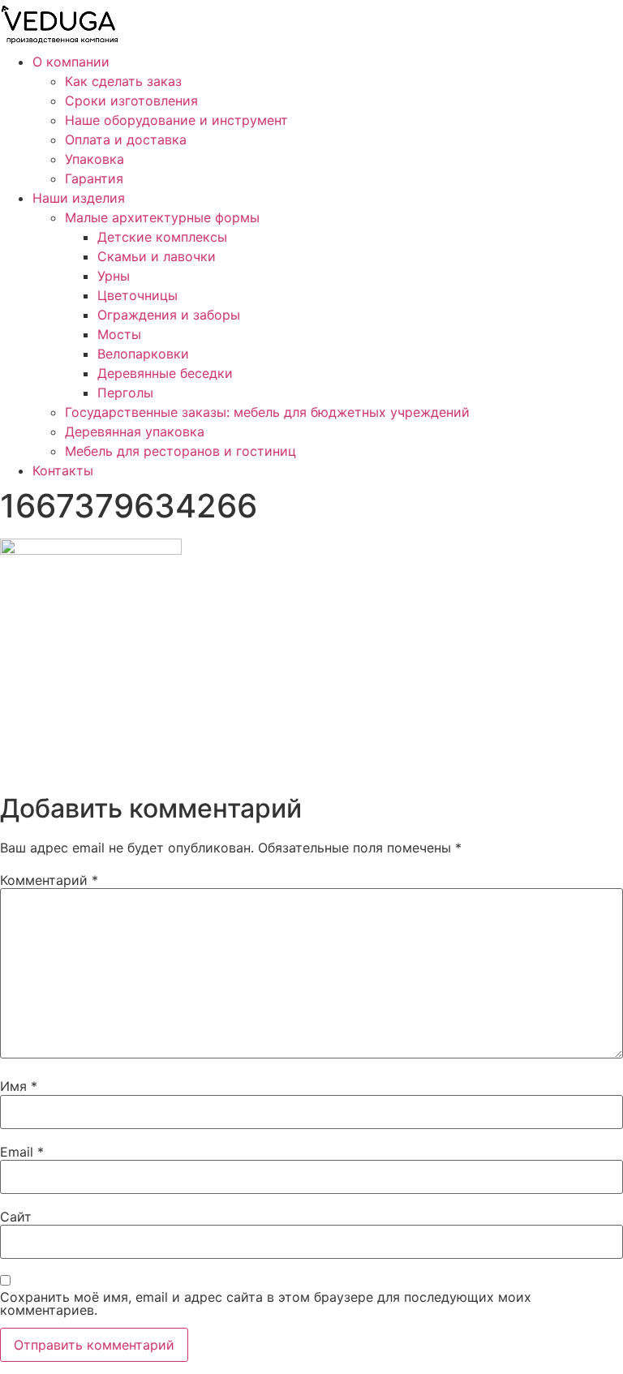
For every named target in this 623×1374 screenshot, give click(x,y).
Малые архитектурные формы (162, 217)
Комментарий (49, 880)
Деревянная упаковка (134, 431)
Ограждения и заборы (168, 315)
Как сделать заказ (123, 81)
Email (22, 1151)
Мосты (119, 334)
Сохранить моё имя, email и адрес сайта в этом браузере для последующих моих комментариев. (265, 1303)
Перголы (125, 392)
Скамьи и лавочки (156, 256)
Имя (18, 1086)
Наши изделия (78, 198)
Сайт (16, 1216)
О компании (71, 62)
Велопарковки (143, 354)
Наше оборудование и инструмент (176, 120)
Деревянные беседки (165, 373)
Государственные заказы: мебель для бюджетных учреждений (267, 412)
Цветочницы (137, 295)
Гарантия (94, 178)
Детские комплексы (162, 237)
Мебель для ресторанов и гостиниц (180, 451)
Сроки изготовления (131, 100)
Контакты (62, 470)
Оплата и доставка (126, 139)
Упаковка (94, 159)
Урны (113, 276)
